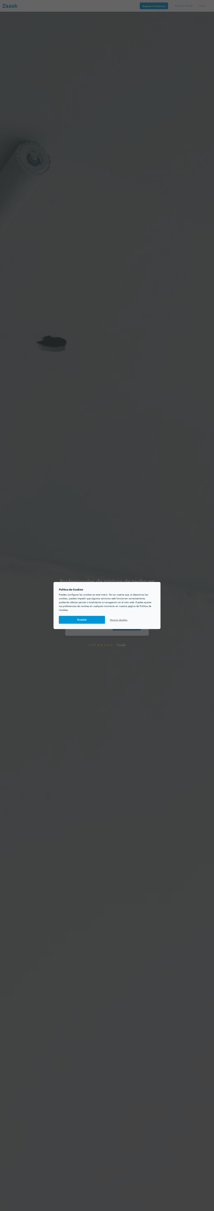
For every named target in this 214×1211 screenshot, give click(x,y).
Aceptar (82, 620)
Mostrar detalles (118, 620)
